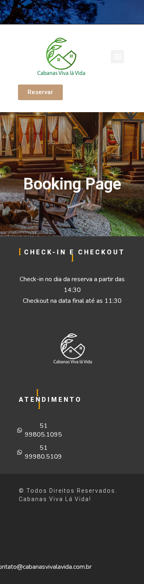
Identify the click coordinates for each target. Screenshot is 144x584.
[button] (117, 56)
